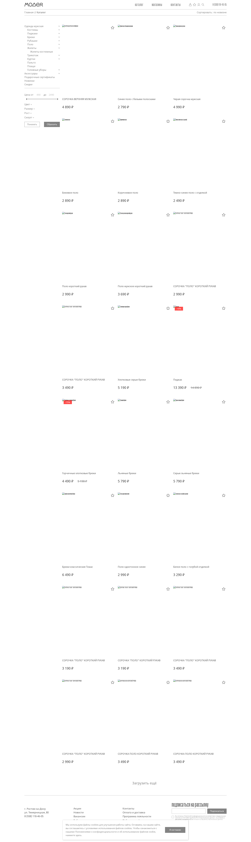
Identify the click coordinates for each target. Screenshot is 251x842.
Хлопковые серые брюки (132, 379)
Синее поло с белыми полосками (136, 99)
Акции (77, 808)
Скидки (28, 84)
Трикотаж (33, 55)
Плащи (31, 66)
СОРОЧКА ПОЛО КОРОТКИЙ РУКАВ (138, 753)
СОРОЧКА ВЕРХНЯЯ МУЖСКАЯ (79, 99)
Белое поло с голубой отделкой (191, 566)
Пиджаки (32, 33)
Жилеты (32, 48)
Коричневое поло (128, 192)
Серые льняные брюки (186, 473)
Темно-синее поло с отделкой (190, 192)
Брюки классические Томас (77, 566)
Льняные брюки (127, 473)
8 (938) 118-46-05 (220, 4)
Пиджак (177, 379)
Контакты (176, 4)
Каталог (139, 4)
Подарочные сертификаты (39, 77)
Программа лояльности (137, 816)
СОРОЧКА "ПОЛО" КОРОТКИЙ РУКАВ (194, 286)
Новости (78, 812)
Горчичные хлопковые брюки (79, 473)
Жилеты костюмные (41, 51)
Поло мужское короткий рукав (135, 286)
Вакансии (79, 816)
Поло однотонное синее (132, 566)
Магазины (157, 4)
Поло (30, 44)
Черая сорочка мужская (186, 99)
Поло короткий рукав (74, 286)
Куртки (31, 58)
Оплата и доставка (134, 812)
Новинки (29, 80)
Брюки (31, 37)
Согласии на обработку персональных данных (208, 819)
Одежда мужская (34, 26)
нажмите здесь (73, 835)
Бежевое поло (70, 192)
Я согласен (175, 829)
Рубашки (32, 40)
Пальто (31, 62)
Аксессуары (31, 73)
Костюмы (32, 29)
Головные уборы (37, 69)
